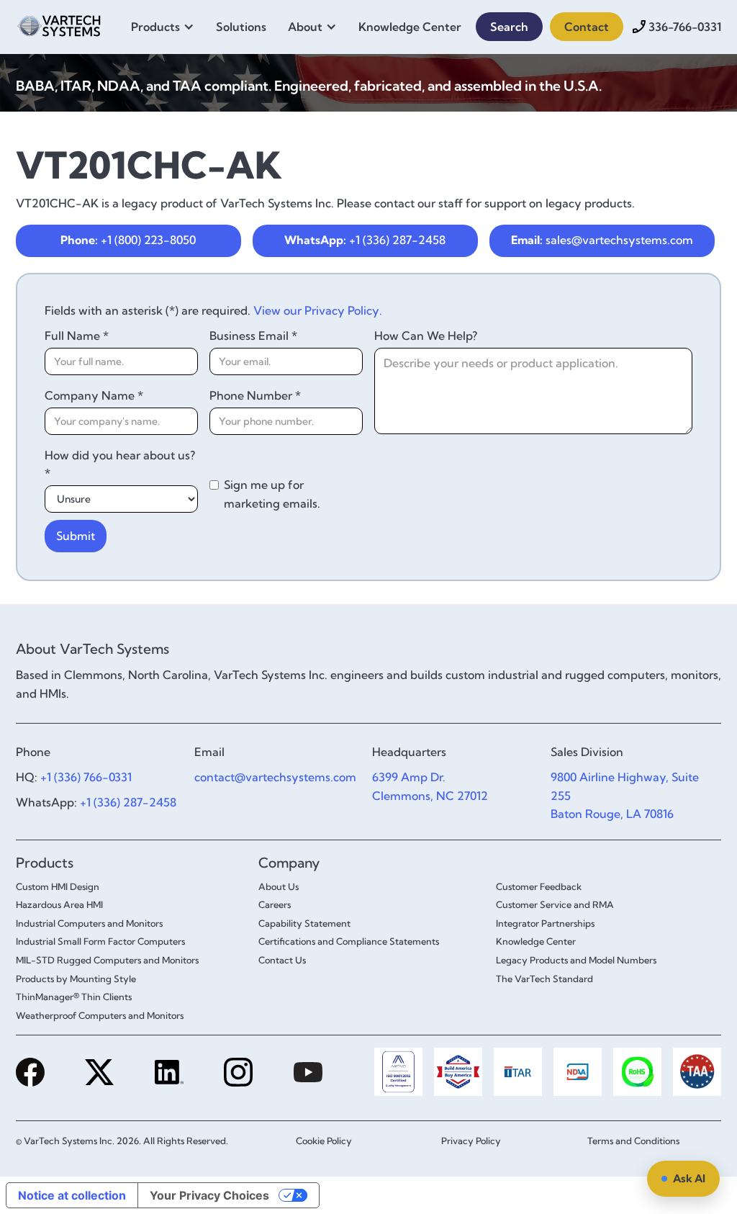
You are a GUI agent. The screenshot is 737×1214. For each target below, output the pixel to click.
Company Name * (94, 395)
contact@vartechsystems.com (275, 777)
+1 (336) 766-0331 (86, 777)
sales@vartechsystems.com (602, 240)
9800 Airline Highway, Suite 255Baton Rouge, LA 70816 (625, 795)
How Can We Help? (425, 335)
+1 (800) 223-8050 (128, 240)
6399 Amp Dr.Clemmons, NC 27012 (430, 786)
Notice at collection (72, 1195)
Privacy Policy (471, 1140)
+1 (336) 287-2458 (365, 240)
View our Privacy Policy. (317, 310)
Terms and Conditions (633, 1140)
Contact (586, 26)
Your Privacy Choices (209, 1195)
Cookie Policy (324, 1140)
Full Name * (77, 335)
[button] (166, 27)
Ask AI (689, 1178)
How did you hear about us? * (120, 464)
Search (509, 26)
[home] (59, 24)
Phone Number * (255, 395)
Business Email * (253, 335)
